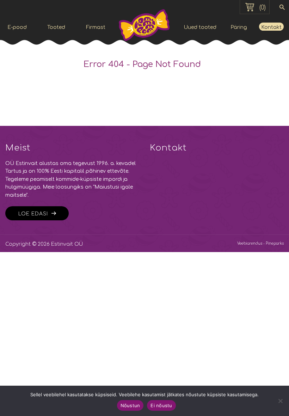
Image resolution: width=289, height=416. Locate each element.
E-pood (17, 27)
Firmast (95, 27)
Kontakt (271, 27)
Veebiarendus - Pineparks (260, 243)
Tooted (56, 27)
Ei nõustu (161, 405)
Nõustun (130, 405)
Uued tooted (200, 27)
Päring (238, 27)
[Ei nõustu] (280, 400)
